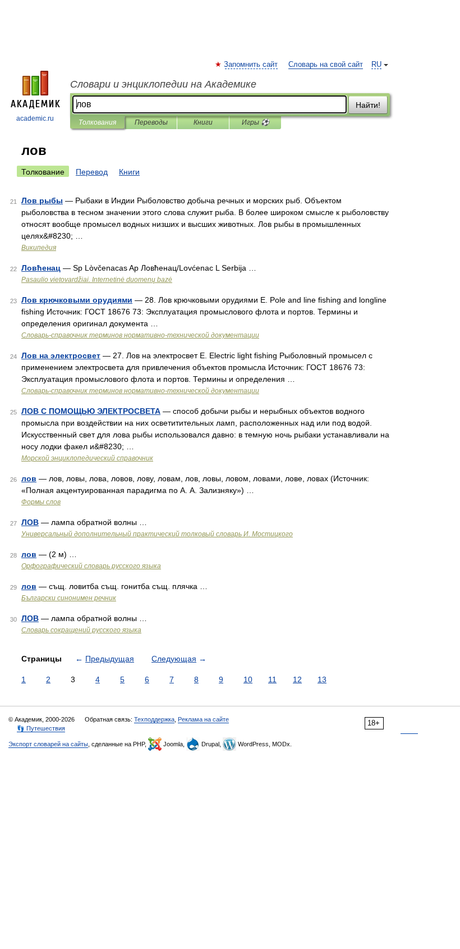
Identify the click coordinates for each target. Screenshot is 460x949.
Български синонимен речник (68, 598)
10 (247, 679)
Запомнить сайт (251, 65)
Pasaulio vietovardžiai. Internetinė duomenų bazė (96, 280)
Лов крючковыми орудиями (76, 299)
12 (297, 679)
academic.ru (35, 118)
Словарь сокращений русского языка (81, 630)
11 (272, 679)
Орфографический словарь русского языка (91, 566)
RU (376, 65)
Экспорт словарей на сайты (48, 744)
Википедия (38, 248)
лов (28, 478)
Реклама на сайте (203, 719)
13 (322, 679)
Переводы (151, 122)
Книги (203, 122)
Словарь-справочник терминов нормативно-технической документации (140, 335)
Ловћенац (41, 267)
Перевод (92, 171)
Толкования (97, 122)
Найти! (368, 105)
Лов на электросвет (60, 355)
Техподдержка (154, 719)
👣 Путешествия (41, 728)
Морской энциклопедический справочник (87, 458)
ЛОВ (30, 522)
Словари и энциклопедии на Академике (163, 84)
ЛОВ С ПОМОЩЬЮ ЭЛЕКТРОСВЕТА (90, 411)
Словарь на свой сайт (325, 65)
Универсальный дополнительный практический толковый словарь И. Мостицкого (157, 534)
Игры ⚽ (255, 122)
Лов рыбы (42, 200)
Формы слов (41, 502)
